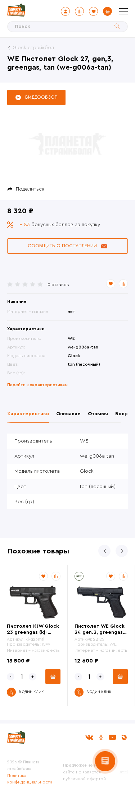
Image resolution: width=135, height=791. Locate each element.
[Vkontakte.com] (89, 737)
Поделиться (30, 189)
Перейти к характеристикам (37, 385)
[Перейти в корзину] (107, 11)
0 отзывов (58, 284)
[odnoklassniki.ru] (101, 737)
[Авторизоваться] (65, 11)
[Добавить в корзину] (52, 676)
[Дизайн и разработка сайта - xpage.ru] (123, 772)
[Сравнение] (79, 11)
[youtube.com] (112, 737)
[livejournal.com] (124, 737)
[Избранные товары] (93, 11)
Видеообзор (41, 97)
